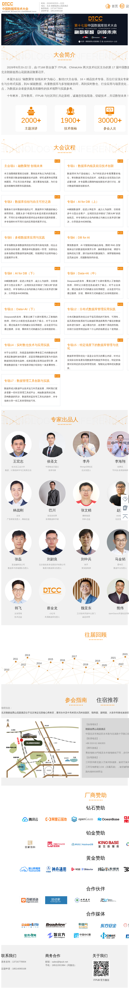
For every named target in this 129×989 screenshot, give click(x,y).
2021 (113, 657)
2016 (62, 660)
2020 (104, 665)
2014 (39, 663)
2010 (6, 669)
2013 (27, 655)
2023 (124, 654)
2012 (23, 664)
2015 (50, 659)
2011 (15, 659)
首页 (115, 6)
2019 (97, 660)
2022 (120, 664)
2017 (74, 656)
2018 (85, 664)
